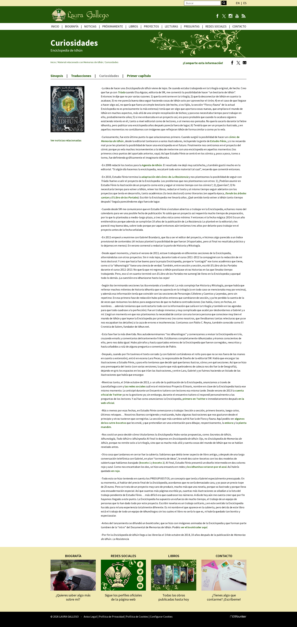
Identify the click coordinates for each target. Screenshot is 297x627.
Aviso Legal (90, 616)
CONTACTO (224, 556)
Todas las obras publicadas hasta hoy (173, 597)
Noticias (90, 26)
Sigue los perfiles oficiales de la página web (123, 597)
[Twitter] (237, 63)
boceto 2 (158, 462)
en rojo (115, 471)
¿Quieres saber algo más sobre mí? (73, 597)
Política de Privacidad (111, 616)
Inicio (55, 26)
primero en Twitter (194, 398)
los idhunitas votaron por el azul (207, 466)
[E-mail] (243, 63)
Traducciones (81, 76)
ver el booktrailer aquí (194, 527)
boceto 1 (145, 462)
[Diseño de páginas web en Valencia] (238, 616)
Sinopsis (57, 76)
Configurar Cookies (161, 616)
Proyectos (151, 26)
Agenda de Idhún (152, 165)
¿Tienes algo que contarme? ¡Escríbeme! (224, 597)
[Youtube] (237, 16)
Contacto (239, 26)
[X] (224, 16)
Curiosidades (109, 76)
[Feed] (243, 16)
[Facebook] (217, 16)
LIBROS (173, 556)
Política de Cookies (137, 616)
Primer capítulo (139, 76)
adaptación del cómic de (164, 176)
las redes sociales (135, 386)
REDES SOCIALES (123, 556)
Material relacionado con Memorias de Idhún (80, 62)
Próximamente (112, 26)
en (238, 3)
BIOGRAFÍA (73, 556)
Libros (133, 26)
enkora (229, 422)
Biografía (71, 26)
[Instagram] (230, 16)
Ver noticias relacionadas (66, 140)
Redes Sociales (216, 26)
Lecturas (171, 26)
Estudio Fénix (218, 141)
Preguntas (192, 26)
